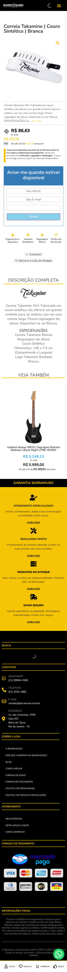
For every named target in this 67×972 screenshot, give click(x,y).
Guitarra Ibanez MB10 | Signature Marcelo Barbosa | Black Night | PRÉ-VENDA (33, 448)
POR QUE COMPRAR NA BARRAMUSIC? (26, 755)
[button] (59, 6)
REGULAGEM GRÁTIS (33, 539)
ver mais (36, 121)
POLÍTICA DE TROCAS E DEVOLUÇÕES (26, 795)
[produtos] (33, 497)
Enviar (33, 216)
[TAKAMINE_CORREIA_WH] (33, 67)
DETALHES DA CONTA (17, 825)
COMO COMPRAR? (15, 831)
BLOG (9, 762)
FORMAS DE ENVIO (16, 775)
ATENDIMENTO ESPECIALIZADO (33, 506)
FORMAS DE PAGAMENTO (19, 781)
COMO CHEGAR (14, 768)
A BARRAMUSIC (14, 748)
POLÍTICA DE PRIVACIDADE (20, 788)
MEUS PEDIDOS (14, 818)
